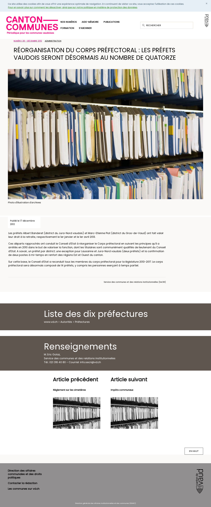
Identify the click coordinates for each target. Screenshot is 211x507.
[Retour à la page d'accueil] (32, 25)
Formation (67, 28)
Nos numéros (68, 22)
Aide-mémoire (90, 22)
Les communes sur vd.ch (23, 488)
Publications (111, 22)
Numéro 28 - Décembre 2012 (28, 40)
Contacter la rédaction (22, 483)
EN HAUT (194, 451)
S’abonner (85, 28)
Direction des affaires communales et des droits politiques (25, 474)
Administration (53, 40)
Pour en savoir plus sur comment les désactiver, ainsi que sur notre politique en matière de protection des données (72, 7)
